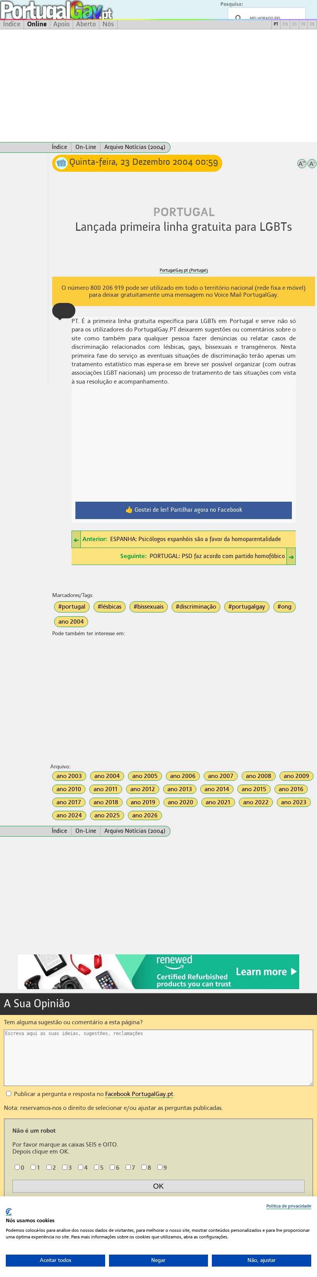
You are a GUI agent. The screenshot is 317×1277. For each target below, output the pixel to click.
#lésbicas (109, 606)
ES (294, 24)
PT (276, 24)
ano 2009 (296, 776)
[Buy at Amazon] (158, 988)
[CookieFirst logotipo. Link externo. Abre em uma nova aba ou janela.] (9, 1212)
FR (303, 24)
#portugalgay (246, 606)
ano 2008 (258, 776)
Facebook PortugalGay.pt (139, 1094)
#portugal (71, 606)
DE (312, 24)
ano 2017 (68, 802)
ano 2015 (254, 789)
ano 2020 (180, 802)
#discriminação (196, 606)
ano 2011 (106, 789)
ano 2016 (291, 789)
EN (285, 24)
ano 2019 (143, 802)
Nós (108, 24)
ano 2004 (71, 621)
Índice (11, 24)
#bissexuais (149, 606)
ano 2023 (294, 802)
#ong (284, 606)
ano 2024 (69, 815)
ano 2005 (145, 776)
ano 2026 (145, 815)
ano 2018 (106, 802)
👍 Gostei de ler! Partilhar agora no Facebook (183, 510)
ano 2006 (183, 776)
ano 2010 (68, 789)
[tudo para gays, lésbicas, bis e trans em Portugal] (77, 10)
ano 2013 (179, 789)
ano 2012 (142, 789)
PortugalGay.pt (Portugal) (184, 270)
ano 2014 (217, 789)
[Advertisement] (158, 86)
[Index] (24, 147)
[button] (63, 310)
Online (37, 24)
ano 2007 (220, 776)
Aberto (86, 24)
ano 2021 (218, 802)
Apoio (61, 24)
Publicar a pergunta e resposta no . (93, 1094)
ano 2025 (107, 815)
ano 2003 (69, 776)
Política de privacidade (288, 1206)
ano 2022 (256, 802)
